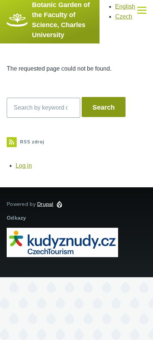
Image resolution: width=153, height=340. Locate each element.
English (125, 6)
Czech (123, 16)
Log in (24, 165)
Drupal (45, 204)
